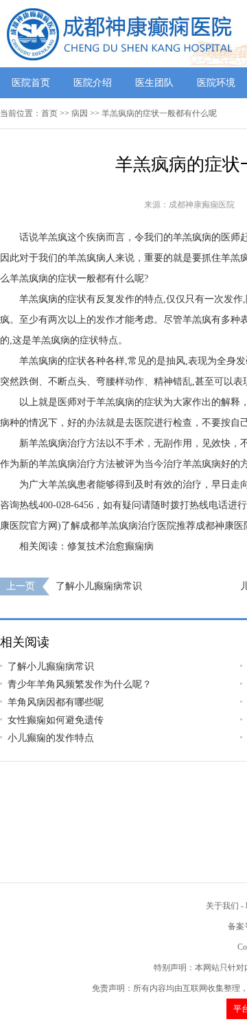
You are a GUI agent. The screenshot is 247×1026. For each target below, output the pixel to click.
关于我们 (222, 906)
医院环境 (216, 83)
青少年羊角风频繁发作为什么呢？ (80, 684)
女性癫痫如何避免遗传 (56, 720)
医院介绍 (92, 83)
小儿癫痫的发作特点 (51, 738)
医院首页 (31, 83)
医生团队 (154, 83)
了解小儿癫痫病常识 (99, 586)
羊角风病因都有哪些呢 (56, 702)
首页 (49, 113)
